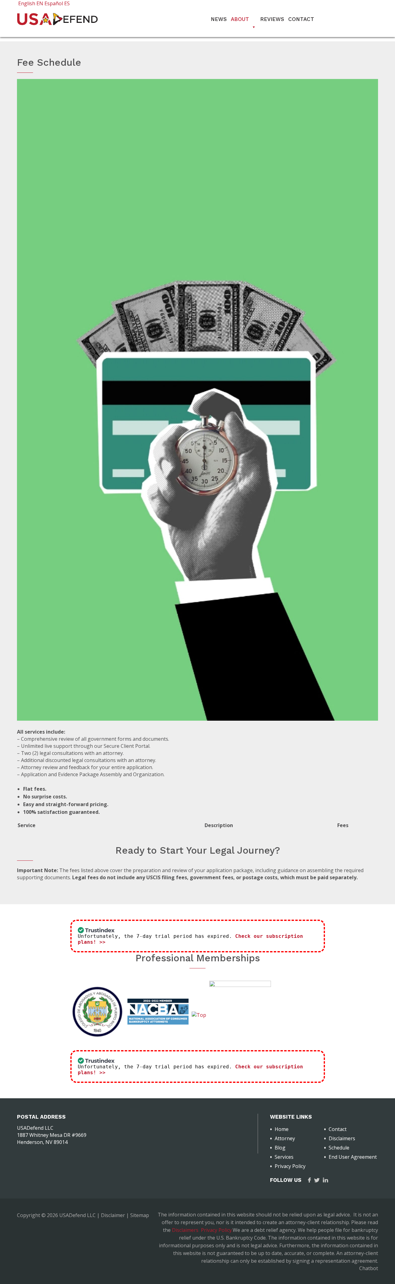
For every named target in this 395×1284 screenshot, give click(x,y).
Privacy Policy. (217, 1230)
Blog (280, 1147)
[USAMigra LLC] (57, 23)
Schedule (339, 1147)
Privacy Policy (290, 1166)
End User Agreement (353, 1157)
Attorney (285, 1138)
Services (284, 1157)
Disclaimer (113, 1215)
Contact (301, 19)
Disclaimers (342, 1138)
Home (282, 1129)
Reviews (272, 19)
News (219, 19)
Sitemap (139, 1215)
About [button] (240, 19)
